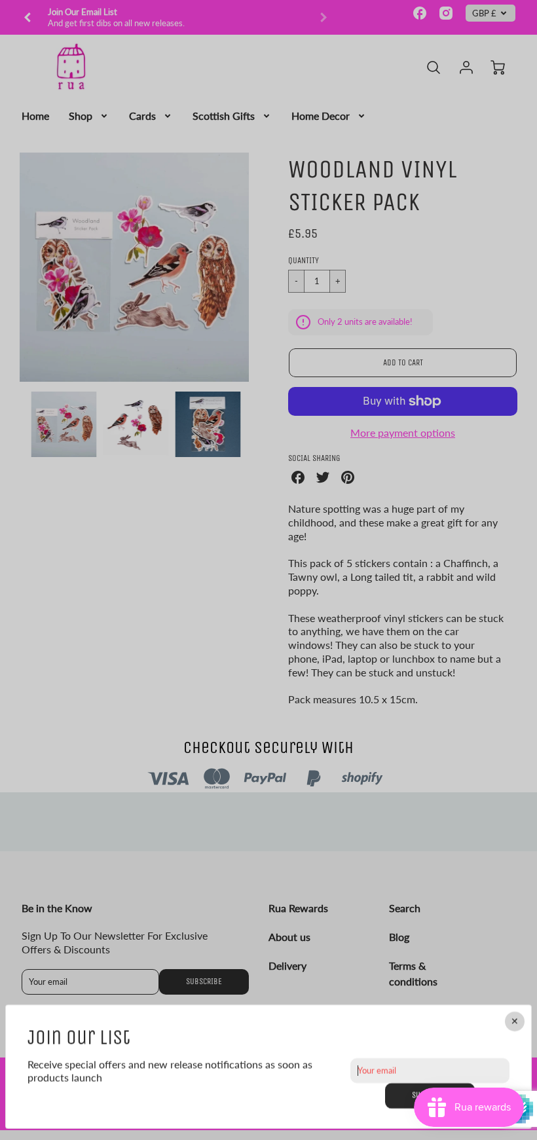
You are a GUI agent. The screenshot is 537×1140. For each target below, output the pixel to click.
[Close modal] (515, 1021)
